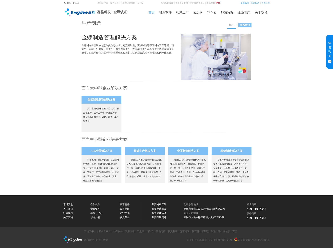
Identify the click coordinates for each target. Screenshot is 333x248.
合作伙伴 (265, 3)
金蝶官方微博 (129, 3)
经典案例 (68, 213)
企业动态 (244, 12)
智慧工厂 (182, 12)
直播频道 (245, 3)
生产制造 (91, 23)
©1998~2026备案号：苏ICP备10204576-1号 (209, 240)
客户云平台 (115, 3)
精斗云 (211, 12)
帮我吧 (205, 231)
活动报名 (255, 3)
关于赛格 (261, 12)
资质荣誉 (125, 217)
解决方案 (227, 12)
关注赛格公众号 (198, 3)
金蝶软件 (95, 208)
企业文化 (125, 213)
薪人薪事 (173, 231)
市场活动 (68, 204)
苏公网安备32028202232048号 (254, 240)
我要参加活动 (159, 213)
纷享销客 (185, 231)
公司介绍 (125, 208)
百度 (234, 231)
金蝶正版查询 (181, 3)
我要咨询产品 (159, 204)
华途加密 (95, 217)
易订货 (195, 231)
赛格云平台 (103, 3)
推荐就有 (213, 3)
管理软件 (165, 12)
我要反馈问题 (159, 217)
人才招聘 (68, 208)
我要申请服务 (159, 208)
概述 (231, 25)
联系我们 (245, 25)
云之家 (140, 3)
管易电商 (161, 231)
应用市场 (130, 231)
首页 (151, 12)
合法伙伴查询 (167, 3)
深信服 (226, 231)
